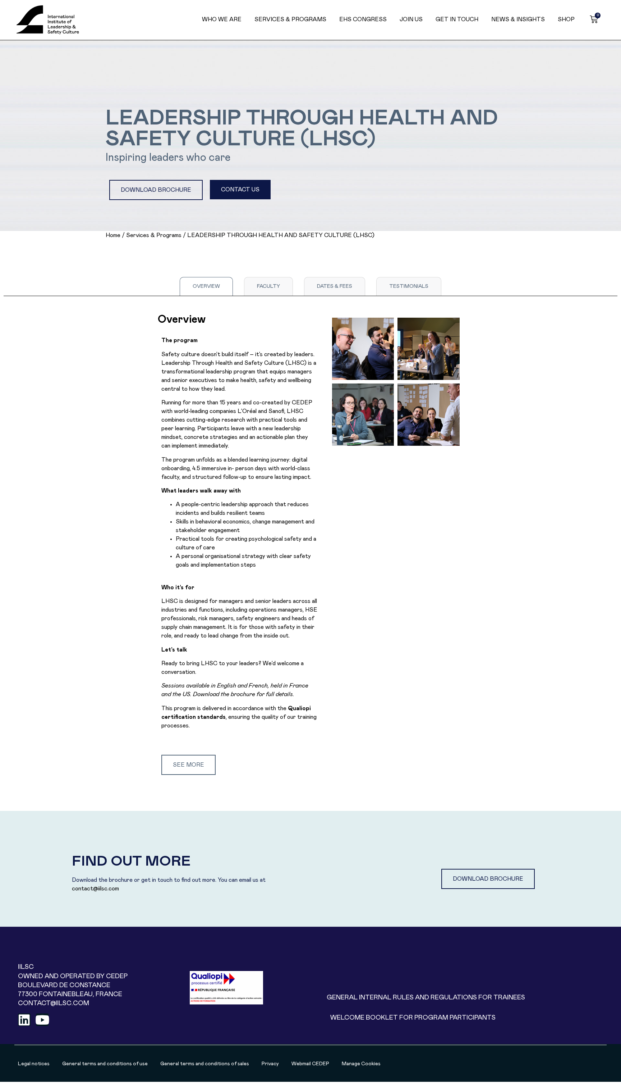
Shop (566, 19)
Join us (411, 19)
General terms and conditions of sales (204, 1063)
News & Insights (518, 19)
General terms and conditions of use (105, 1063)
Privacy (270, 1063)
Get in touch (457, 19)
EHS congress (363, 19)
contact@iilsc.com (95, 888)
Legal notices (34, 1063)
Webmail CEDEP (310, 1063)
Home (113, 235)
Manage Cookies (361, 1063)
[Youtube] (42, 1019)
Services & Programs (290, 19)
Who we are (222, 19)
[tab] (206, 286)
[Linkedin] (24, 1019)
